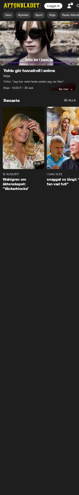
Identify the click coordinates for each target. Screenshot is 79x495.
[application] (39, 43)
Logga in (53, 6)
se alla (70, 100)
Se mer (63, 89)
